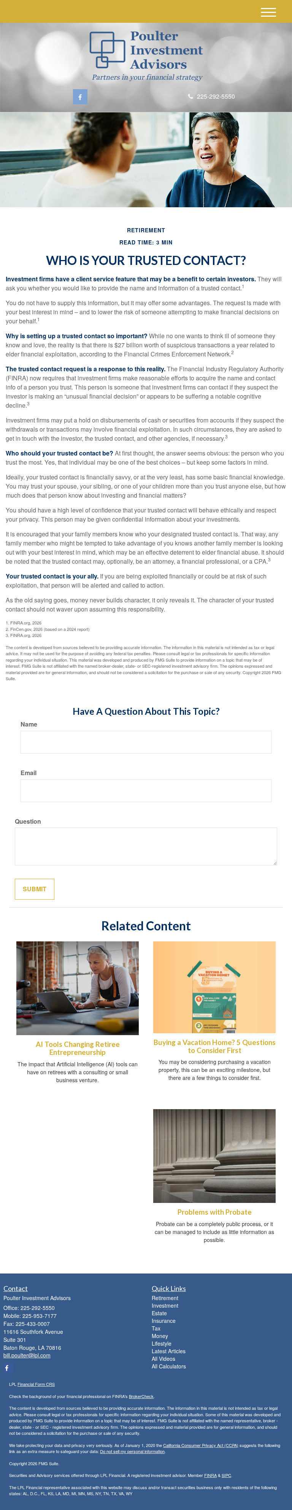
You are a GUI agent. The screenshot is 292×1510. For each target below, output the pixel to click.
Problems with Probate (215, 1212)
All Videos (163, 1358)
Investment (165, 1305)
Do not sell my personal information (132, 1451)
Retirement (165, 1298)
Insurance (164, 1320)
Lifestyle (161, 1343)
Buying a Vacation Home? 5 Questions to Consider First (215, 1046)
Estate (159, 1313)
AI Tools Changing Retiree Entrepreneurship (78, 1048)
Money (160, 1336)
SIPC (226, 1475)
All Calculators (169, 1366)
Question (28, 821)
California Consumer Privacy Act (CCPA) (200, 1445)
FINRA (210, 1475)
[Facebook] (80, 96)
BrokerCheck (141, 1396)
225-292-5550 (216, 96)
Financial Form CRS (36, 1384)
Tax (156, 1328)
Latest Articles (169, 1351)
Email (28, 773)
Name (29, 724)
